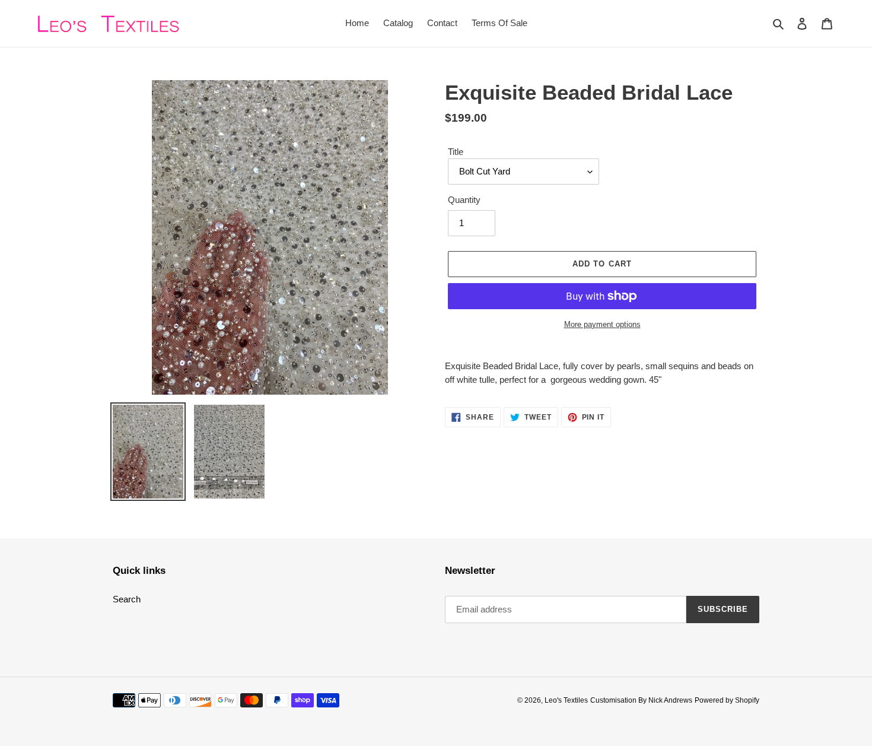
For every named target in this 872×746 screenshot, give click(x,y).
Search (127, 599)
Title (455, 152)
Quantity (464, 200)
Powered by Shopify (727, 700)
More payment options (602, 324)
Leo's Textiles (566, 700)
